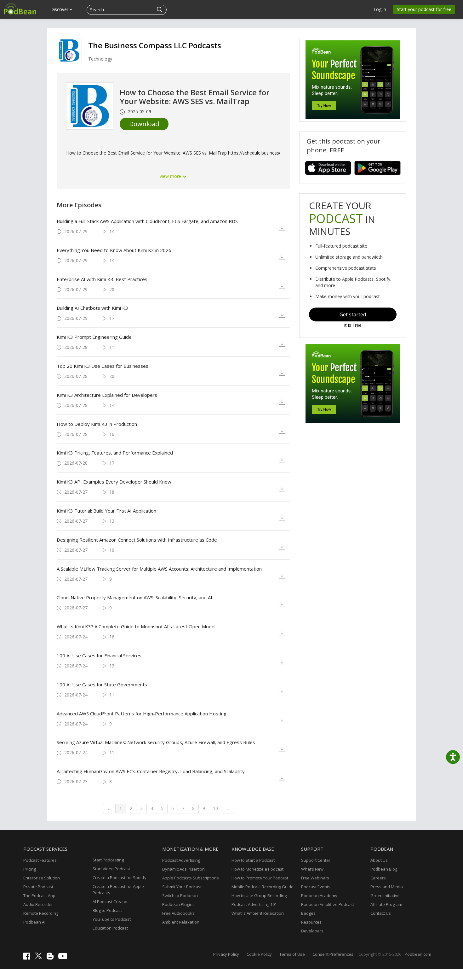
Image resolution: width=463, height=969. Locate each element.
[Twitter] (40, 958)
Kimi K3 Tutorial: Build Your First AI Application (106, 511)
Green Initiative (385, 895)
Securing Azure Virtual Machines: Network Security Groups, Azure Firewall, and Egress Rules (156, 742)
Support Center (315, 860)
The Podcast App (39, 895)
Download (144, 124)
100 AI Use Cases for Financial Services (99, 655)
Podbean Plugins (178, 904)
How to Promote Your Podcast (260, 878)
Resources (311, 922)
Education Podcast (110, 928)
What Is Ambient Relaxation (258, 913)
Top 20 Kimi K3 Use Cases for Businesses (102, 366)
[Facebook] (28, 958)
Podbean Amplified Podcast (327, 904)
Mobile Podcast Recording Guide (263, 887)
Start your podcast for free (424, 9)
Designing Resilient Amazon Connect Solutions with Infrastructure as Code (137, 540)
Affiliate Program (386, 904)
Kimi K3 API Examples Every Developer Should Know (114, 481)
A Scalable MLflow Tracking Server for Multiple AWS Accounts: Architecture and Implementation (159, 569)
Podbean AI (34, 922)
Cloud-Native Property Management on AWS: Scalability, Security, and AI (134, 597)
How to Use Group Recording (259, 895)
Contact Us (380, 913)
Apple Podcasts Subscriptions (190, 878)
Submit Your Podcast (182, 887)
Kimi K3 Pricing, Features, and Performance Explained (115, 452)
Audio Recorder (38, 904)
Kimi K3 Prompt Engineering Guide (94, 337)
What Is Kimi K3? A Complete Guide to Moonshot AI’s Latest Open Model (136, 626)
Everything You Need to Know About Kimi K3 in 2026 (114, 250)
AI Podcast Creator (110, 901)
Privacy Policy (226, 954)
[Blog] (52, 958)
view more (171, 176)
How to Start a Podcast (253, 860)
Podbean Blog (383, 869)
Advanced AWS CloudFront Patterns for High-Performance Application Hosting (141, 713)
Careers (378, 878)
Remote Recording (40, 913)
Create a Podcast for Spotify (119, 877)
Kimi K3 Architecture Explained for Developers (107, 395)
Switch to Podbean (180, 895)
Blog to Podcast (107, 910)
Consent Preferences (332, 954)
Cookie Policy (259, 954)
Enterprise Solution (41, 878)
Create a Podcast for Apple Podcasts (118, 890)
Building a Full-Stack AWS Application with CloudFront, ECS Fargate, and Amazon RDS (147, 221)
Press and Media (386, 887)
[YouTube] (64, 958)
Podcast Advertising (181, 860)
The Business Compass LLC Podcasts (154, 45)
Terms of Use (292, 954)
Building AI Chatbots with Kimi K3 (92, 308)
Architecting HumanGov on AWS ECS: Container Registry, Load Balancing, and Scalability (151, 771)
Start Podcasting (108, 860)
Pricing (29, 869)
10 (215, 808)
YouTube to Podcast (112, 919)
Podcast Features (40, 860)
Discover (60, 9)
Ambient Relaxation (180, 922)
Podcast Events (315, 887)
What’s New (312, 869)
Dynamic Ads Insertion (183, 869)
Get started (353, 314)
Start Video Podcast (111, 869)
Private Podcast (38, 887)
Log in (380, 9)
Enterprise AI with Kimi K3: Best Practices (102, 279)
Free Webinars (315, 878)
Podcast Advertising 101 (254, 904)
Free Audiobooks (178, 913)
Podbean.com (418, 954)
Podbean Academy (319, 895)
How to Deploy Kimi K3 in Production (97, 424)
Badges (308, 913)
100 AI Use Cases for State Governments (102, 684)
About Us (379, 860)
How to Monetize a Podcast (257, 869)
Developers (312, 931)
